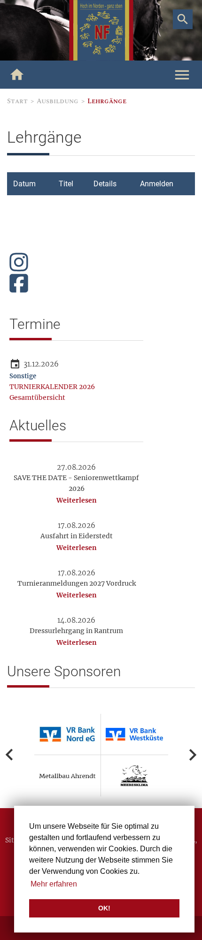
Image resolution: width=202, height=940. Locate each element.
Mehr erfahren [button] (54, 884)
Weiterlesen (76, 500)
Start (17, 101)
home (17, 75)
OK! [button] (104, 908)
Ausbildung (57, 101)
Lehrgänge (106, 101)
